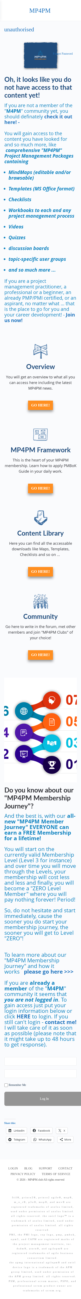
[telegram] (53, 1190)
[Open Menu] (6, 10)
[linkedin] (46, 1190)
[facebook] (38, 1190)
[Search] (73, 10)
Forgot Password (63, 53)
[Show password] (73, 1073)
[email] (31, 1190)
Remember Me (17, 1085)
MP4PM (40, 10)
